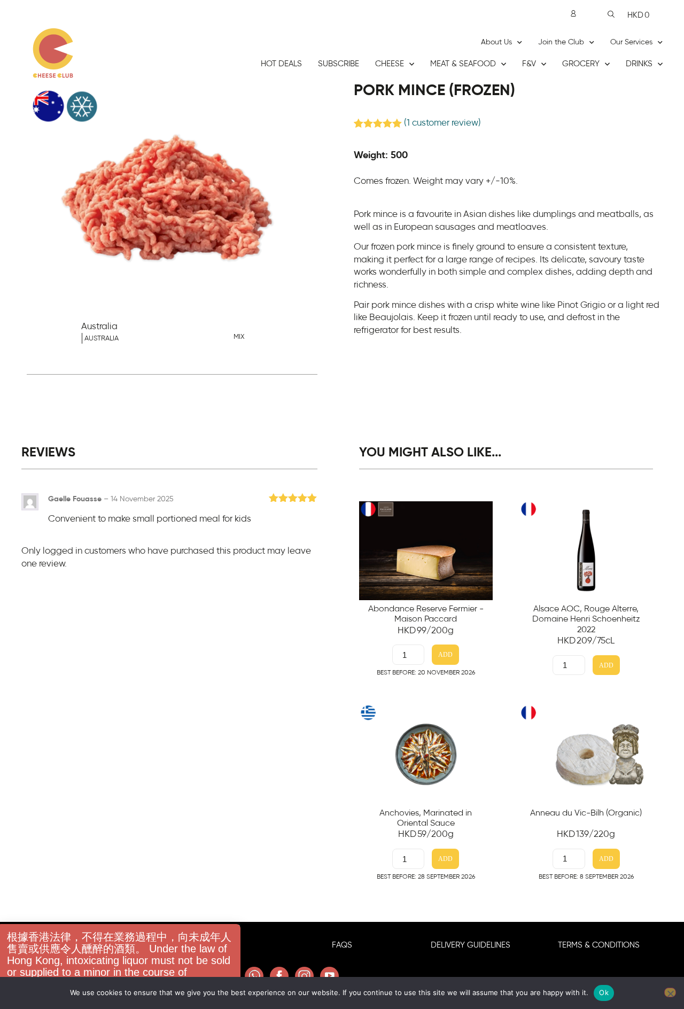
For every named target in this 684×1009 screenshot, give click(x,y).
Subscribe (338, 64)
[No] (670, 992)
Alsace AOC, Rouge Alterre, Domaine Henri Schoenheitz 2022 (586, 618)
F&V (529, 64)
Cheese (389, 64)
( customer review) (442, 123)
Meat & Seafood (463, 64)
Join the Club (561, 42)
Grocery (581, 64)
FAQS (342, 945)
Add (445, 654)
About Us (496, 42)
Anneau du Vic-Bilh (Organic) (586, 813)
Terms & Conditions (599, 945)
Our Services (631, 42)
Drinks (639, 64)
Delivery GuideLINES (470, 945)
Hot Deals (281, 64)
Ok (604, 992)
